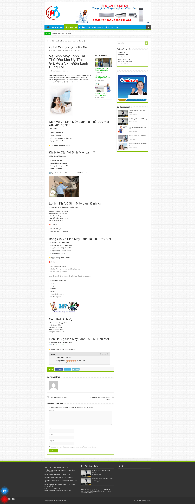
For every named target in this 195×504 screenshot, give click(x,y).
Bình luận (52, 410)
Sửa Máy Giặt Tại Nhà (97, 27)
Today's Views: (122, 54)
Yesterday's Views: (123, 57)
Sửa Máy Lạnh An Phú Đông (59, 396)
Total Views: (121, 64)
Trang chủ (48, 27)
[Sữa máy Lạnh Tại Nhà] (53, 12)
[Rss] (134, 500)
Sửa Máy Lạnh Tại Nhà (71, 27)
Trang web (52, 440)
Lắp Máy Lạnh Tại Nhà (57, 27)
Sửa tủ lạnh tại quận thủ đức (94, 491)
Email (51, 434)
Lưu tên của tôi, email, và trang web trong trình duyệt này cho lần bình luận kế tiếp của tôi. (74, 447)
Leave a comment (69, 50)
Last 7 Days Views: (123, 59)
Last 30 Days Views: (123, 61)
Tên (50, 428)
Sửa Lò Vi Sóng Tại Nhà (111, 27)
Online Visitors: (122, 52)
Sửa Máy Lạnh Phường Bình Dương (138, 119)
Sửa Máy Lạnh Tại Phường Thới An (101, 94)
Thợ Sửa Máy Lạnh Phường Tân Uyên (101, 69)
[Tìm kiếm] (146, 43)
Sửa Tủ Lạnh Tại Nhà (84, 27)
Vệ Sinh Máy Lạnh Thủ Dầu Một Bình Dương (100, 397)
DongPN (145, 500)
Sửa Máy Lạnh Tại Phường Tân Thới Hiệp (102, 77)
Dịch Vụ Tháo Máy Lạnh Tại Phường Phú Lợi (64, 33)
